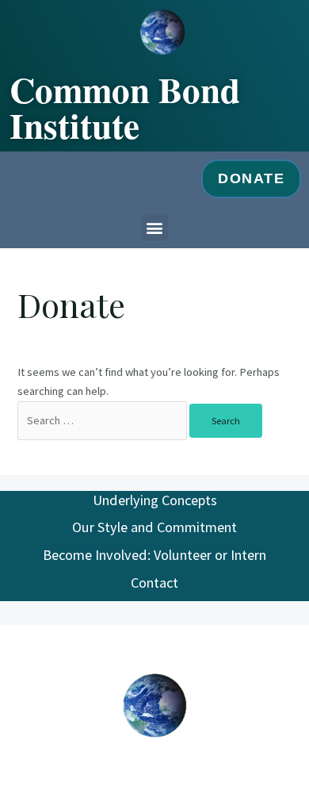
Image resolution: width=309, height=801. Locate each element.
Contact (154, 582)
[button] (155, 227)
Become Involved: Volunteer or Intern (154, 555)
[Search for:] (103, 420)
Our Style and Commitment (154, 527)
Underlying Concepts (155, 500)
